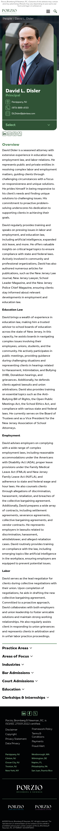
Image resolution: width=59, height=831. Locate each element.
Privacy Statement (16, 738)
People (8, 18)
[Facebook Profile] (29, 713)
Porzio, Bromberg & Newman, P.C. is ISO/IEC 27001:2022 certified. (25, 722)
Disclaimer (11, 729)
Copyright (11, 734)
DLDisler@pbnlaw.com (23, 113)
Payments (37, 741)
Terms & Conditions (38, 735)
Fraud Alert (38, 746)
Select (11, 125)
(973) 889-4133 (20, 107)
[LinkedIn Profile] (24, 713)
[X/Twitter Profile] (35, 713)
